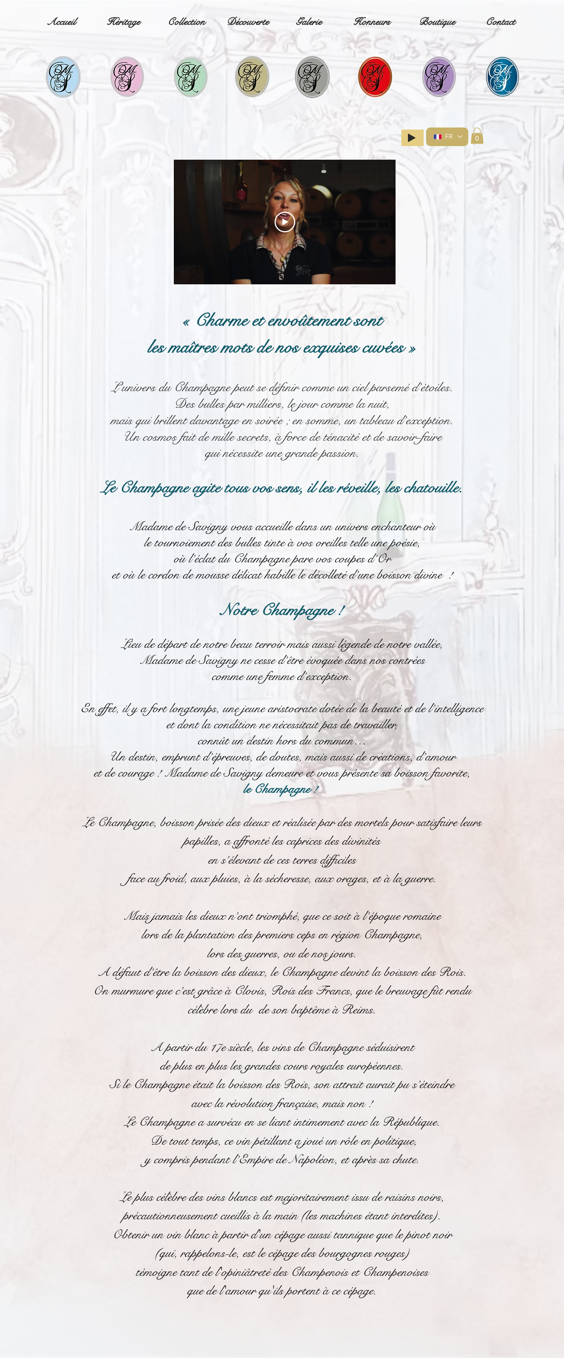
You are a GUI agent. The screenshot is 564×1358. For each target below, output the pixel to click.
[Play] (411, 138)
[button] (477, 136)
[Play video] (285, 222)
